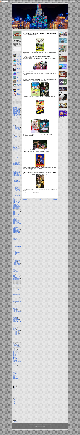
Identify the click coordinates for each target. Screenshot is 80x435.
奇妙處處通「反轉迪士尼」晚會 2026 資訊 (19, 69)
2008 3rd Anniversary (16, 109)
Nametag (14, 329)
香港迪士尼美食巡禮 (15, 376)
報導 (13, 359)
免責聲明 (36, 426)
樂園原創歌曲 (15, 366)
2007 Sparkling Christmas (16, 108)
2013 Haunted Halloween (16, 150)
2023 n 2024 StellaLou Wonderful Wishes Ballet (16, 279)
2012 (15, 397)
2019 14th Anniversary (16, 220)
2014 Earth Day (15, 155)
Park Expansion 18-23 (16, 333)
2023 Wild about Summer (16, 278)
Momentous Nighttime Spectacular (16, 327)
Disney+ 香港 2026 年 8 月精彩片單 (19, 77)
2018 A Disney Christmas (16, 206)
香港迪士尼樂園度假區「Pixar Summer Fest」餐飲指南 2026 (19, 90)
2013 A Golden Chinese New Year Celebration (17, 146)
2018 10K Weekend (15, 204)
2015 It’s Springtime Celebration (15, 169)
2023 (15, 385)
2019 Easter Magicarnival (16, 229)
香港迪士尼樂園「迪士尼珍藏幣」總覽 (19, 81)
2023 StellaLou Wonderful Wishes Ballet (16, 277)
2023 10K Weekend (15, 262)
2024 (15, 384)
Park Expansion (15, 332)
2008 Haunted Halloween (16, 110)
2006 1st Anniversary (16, 99)
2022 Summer (15, 261)
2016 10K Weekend (15, 173)
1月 (14, 411)
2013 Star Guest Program (16, 153)
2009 (15, 413)
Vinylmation (14, 350)
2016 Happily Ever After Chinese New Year (16, 180)
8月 (14, 403)
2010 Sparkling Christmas (16, 122)
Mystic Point (14, 328)
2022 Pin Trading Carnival (16, 260)
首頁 (40, 199)
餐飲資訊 (14, 375)
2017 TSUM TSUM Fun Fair (17, 202)
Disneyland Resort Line (16, 310)
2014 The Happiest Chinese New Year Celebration (17, 162)
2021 (15, 387)
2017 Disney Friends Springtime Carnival (16, 192)
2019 (15, 389)
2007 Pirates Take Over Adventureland (16, 107)
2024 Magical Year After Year (17, 291)
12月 (14, 399)
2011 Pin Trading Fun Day (16, 128)
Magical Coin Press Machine (17, 321)
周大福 (14, 356)
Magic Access (15, 320)
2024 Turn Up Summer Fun (16, 294)
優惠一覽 (14, 354)
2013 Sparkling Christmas (16, 152)
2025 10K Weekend (15, 296)
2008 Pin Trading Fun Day (16, 111)
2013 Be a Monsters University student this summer (17, 148)
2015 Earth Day (15, 166)
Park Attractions (15, 331)
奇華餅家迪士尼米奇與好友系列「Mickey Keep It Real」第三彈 (19, 94)
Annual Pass (15, 304)
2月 (14, 410)
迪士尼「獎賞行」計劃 (16, 373)
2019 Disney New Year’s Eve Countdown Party (17, 227)
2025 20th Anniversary (16, 297)
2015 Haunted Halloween (16, 168)
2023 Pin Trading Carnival (16, 275)
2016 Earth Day (15, 178)
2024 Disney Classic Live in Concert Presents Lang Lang (17, 284)
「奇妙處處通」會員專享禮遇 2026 (19, 72)
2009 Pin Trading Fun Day (16, 117)
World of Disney (15, 352)
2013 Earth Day (15, 149)
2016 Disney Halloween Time (17, 175)
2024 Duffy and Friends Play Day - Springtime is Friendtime (17, 289)
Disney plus (14, 309)
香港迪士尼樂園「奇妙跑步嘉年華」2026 (19, 64)
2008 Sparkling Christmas (16, 112)
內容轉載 (44, 426)
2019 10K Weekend (15, 219)
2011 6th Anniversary (16, 123)
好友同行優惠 (15, 360)
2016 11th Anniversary (16, 174)
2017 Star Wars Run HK (16, 201)
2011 (15, 398)
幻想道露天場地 (15, 364)
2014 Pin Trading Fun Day (16, 157)
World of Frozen (15, 353)
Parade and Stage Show (16, 330)
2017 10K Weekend (15, 187)
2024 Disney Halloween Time (17, 286)
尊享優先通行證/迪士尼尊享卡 (17, 361)
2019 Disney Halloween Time (17, 225)
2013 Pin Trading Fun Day (16, 151)
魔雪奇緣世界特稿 (15, 378)
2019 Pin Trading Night (16, 231)
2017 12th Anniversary (16, 188)
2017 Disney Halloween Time (17, 193)
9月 (14, 402)
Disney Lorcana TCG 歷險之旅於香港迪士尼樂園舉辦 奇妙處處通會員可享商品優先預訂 (19, 56)
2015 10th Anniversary (16, 163)
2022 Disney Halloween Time (17, 258)
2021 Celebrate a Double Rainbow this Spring (16, 248)
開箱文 (14, 374)
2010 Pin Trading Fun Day (16, 121)
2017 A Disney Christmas (16, 189)
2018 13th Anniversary (16, 205)
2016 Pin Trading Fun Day (16, 181)
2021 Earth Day (15, 251)
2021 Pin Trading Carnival (16, 252)
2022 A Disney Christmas (16, 257)
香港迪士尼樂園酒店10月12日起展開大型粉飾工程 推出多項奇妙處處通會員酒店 (19, 60)
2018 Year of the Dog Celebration (16, 218)
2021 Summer (15, 253)
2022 (15, 386)
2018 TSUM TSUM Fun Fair (17, 214)
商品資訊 (14, 357)
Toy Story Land (15, 349)
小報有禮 (14, 363)
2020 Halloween (15, 238)
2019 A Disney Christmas (16, 221)
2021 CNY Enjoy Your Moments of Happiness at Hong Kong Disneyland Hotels (17, 246)
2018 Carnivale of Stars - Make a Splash (16, 208)
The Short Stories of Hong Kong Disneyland (16, 345)
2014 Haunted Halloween (16, 156)
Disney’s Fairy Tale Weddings (17, 311)
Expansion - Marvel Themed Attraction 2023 (17, 317)
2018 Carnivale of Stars (16, 207)
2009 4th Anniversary (16, 113)
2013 (15, 396)
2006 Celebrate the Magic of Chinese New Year (17, 100)
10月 (14, 401)
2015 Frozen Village (16, 167)
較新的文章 (25, 199)
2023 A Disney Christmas (16, 263)
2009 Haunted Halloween (16, 114)
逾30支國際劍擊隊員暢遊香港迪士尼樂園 (19, 85)
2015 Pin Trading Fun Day (16, 172)
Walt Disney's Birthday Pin (16, 351)
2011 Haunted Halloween (16, 127)
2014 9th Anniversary (16, 154)
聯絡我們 (15, 421)
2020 (15, 388)
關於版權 (40, 426)
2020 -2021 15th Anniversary (17, 234)
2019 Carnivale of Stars (16, 222)
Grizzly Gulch (15, 318)
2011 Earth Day (15, 126)
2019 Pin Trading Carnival (16, 230)
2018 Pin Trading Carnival (16, 212)
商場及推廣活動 (15, 358)
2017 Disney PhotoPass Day (17, 195)
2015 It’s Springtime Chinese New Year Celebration (17, 171)
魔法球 (14, 377)
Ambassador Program (16, 303)
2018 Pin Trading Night (16, 213)
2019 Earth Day (15, 228)
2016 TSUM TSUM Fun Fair (17, 185)
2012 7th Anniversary (16, 136)
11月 (14, 400)
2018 (15, 390)
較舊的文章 (55, 199)
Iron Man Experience (16, 319)
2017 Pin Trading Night (16, 200)
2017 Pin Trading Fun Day (16, 199)
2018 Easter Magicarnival (16, 211)
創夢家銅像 (14, 355)
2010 (15, 412)
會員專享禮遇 (15, 365)
